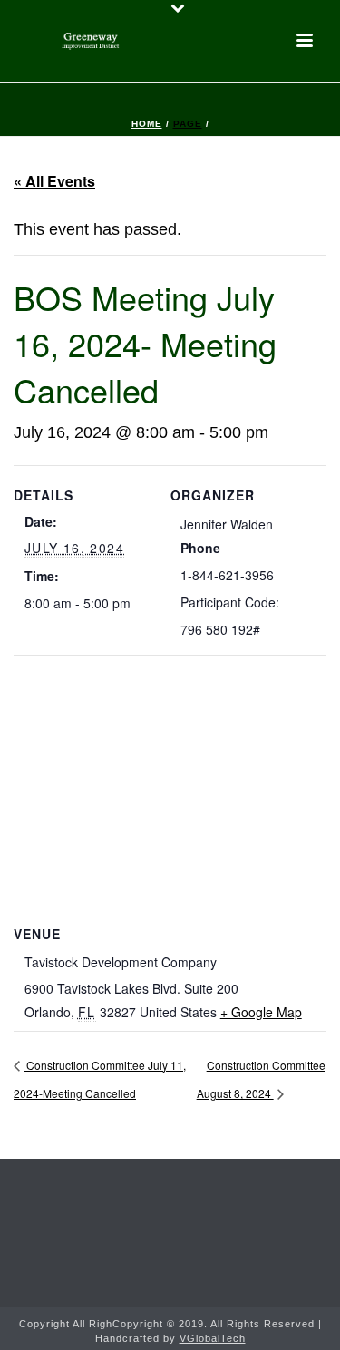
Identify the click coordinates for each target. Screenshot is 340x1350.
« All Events (54, 180)
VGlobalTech (213, 1338)
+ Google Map (261, 1012)
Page (187, 124)
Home (146, 124)
